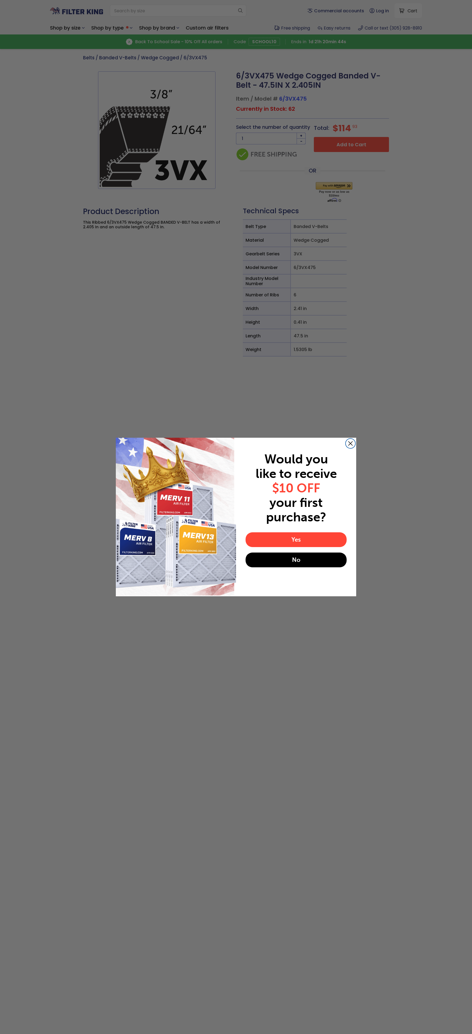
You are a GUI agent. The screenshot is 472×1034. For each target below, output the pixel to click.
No (296, 559)
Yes (296, 539)
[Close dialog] (350, 443)
